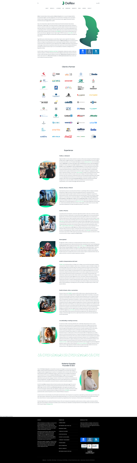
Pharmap (88, 230)
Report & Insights (63, 448)
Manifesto (74, 8)
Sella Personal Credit (80, 201)
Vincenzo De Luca (88, 161)
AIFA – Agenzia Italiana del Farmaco (67, 225)
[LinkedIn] (97, 3)
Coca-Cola (84, 245)
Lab (63, 8)
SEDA (78, 247)
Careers (84, 8)
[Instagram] (99, 3)
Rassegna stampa (62, 428)
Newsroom (68, 8)
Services (52, 8)
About (47, 8)
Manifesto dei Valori (63, 341)
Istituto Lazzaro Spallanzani (82, 343)
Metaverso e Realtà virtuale (65, 451)
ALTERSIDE (58, 31)
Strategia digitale (63, 434)
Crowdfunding (62, 442)
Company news (62, 422)
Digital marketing (63, 445)
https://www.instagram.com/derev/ (6, 416)
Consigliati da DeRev (63, 431)
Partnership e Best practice (65, 425)
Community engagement (64, 439)
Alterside (59, 8)
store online (70, 32)
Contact (89, 8)
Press (79, 8)
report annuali (79, 172)
